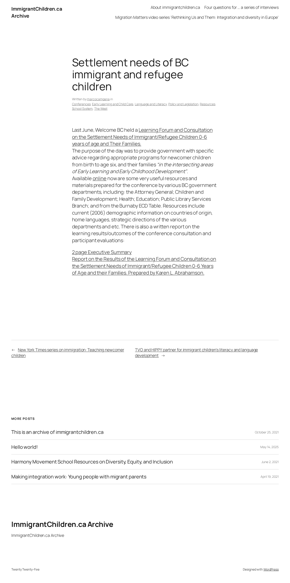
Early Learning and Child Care (112, 104)
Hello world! (24, 447)
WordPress (271, 569)
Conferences (81, 104)
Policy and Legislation (183, 104)
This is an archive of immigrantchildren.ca (57, 432)
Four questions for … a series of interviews (241, 7)
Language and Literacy (151, 104)
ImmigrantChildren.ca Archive (62, 524)
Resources (207, 104)
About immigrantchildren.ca (175, 7)
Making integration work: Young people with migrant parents (78, 476)
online (99, 178)
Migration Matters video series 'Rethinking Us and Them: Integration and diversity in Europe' (197, 17)
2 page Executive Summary (102, 252)
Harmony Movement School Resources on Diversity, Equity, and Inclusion (92, 461)
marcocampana (98, 99)
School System (82, 108)
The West (100, 108)
